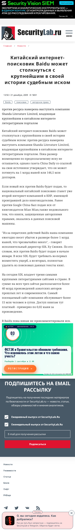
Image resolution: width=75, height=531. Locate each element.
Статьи (7, 477)
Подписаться (37, 444)
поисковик (21, 102)
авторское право (40, 102)
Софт (6, 489)
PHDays (7, 495)
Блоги (6, 483)
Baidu (8, 102)
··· (72, 15)
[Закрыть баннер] (71, 513)
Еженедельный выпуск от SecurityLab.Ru (37, 424)
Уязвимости (9, 470)
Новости (7, 464)
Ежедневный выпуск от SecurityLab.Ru (35, 417)
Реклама (37, 512)
